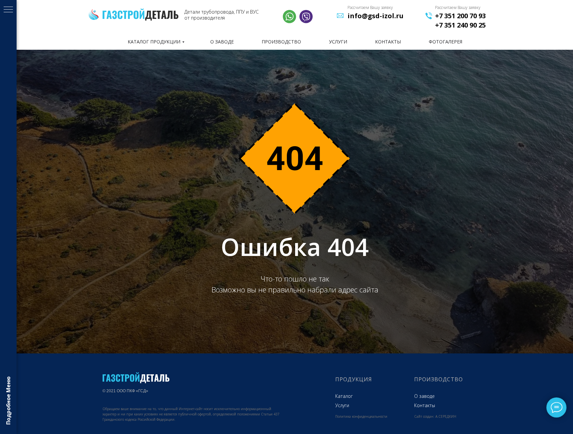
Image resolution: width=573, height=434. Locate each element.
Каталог (344, 396)
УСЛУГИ (338, 41)
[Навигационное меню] (8, 10)
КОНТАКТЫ (388, 41)
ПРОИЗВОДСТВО (281, 41)
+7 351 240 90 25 (460, 25)
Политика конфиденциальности (361, 416)
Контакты (424, 405)
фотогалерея (445, 41)
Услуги (342, 405)
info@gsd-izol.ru (376, 15)
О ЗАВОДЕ (222, 41)
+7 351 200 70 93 (460, 15)
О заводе (424, 396)
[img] (140, 15)
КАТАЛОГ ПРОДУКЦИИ (154, 41)
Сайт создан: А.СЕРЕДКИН (435, 416)
